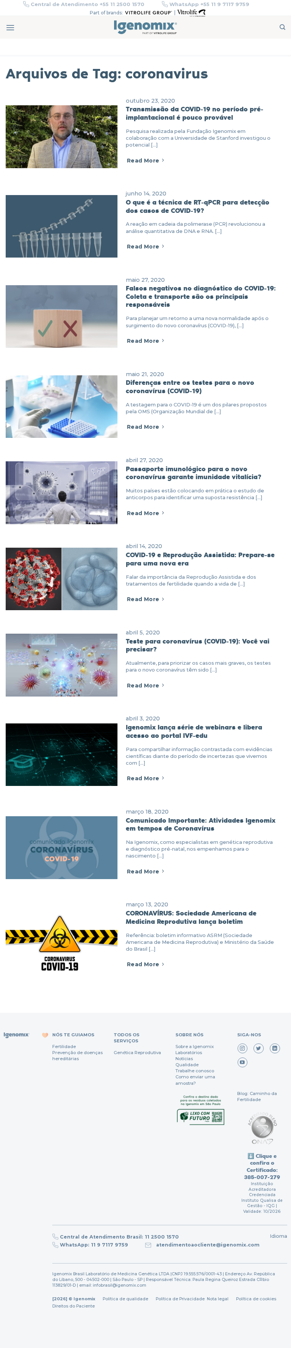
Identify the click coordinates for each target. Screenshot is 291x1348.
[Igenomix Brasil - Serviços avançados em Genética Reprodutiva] (145, 27)
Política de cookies (256, 1298)
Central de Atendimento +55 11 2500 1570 (87, 4)
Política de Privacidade (180, 1298)
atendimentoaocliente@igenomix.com (207, 1245)
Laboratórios (188, 1052)
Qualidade (187, 1064)
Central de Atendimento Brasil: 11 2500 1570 (119, 1237)
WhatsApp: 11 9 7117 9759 (94, 1245)
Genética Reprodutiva (137, 1052)
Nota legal (217, 1298)
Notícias (184, 1058)
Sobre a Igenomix (194, 1046)
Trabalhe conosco (194, 1070)
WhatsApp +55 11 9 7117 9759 (209, 4)
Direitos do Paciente (73, 1306)
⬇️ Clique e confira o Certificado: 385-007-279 (262, 1166)
